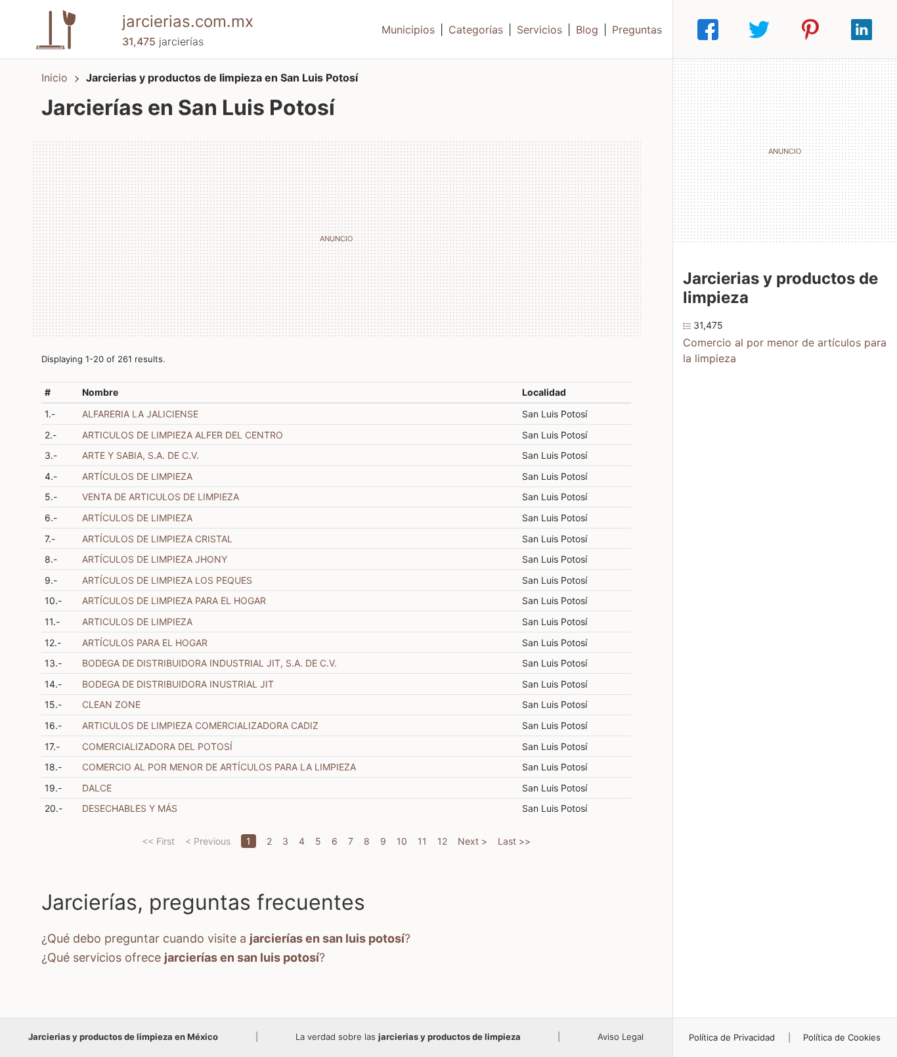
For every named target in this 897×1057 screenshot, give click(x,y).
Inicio (54, 77)
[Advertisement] (336, 239)
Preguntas (637, 29)
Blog (587, 29)
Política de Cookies (842, 1037)
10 (402, 841)
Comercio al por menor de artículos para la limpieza (784, 350)
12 (442, 841)
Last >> (514, 841)
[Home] (56, 28)
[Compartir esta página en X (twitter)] (759, 29)
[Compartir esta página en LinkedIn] (861, 29)
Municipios (408, 29)
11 (422, 841)
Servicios (539, 29)
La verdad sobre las (408, 1036)
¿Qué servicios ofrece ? (183, 957)
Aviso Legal (621, 1036)
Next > (472, 841)
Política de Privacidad (732, 1037)
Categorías (475, 29)
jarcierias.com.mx (187, 21)
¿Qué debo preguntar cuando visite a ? (225, 938)
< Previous (207, 841)
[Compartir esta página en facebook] (707, 29)
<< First (158, 841)
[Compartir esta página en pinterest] (810, 29)
